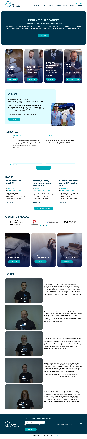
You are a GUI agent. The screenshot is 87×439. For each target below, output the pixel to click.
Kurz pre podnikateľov (73, 65)
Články (44, 5)
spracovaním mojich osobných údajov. (35, 426)
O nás (33, 5)
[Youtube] (81, 3)
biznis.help (55, 435)
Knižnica (50, 5)
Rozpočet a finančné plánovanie (53, 23)
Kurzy (37, 5)
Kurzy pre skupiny (32, 68)
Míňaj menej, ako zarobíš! (43, 20)
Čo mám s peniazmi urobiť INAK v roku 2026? (68, 183)
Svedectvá (58, 5)
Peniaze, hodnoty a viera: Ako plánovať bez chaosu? (42, 183)
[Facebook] (76, 3)
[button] (2, 46)
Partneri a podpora (68, 5)
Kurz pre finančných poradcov (52, 65)
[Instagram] (79, 3)
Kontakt (79, 5)
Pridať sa (30, 429)
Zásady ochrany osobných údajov (65, 424)
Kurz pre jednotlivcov (13, 68)
